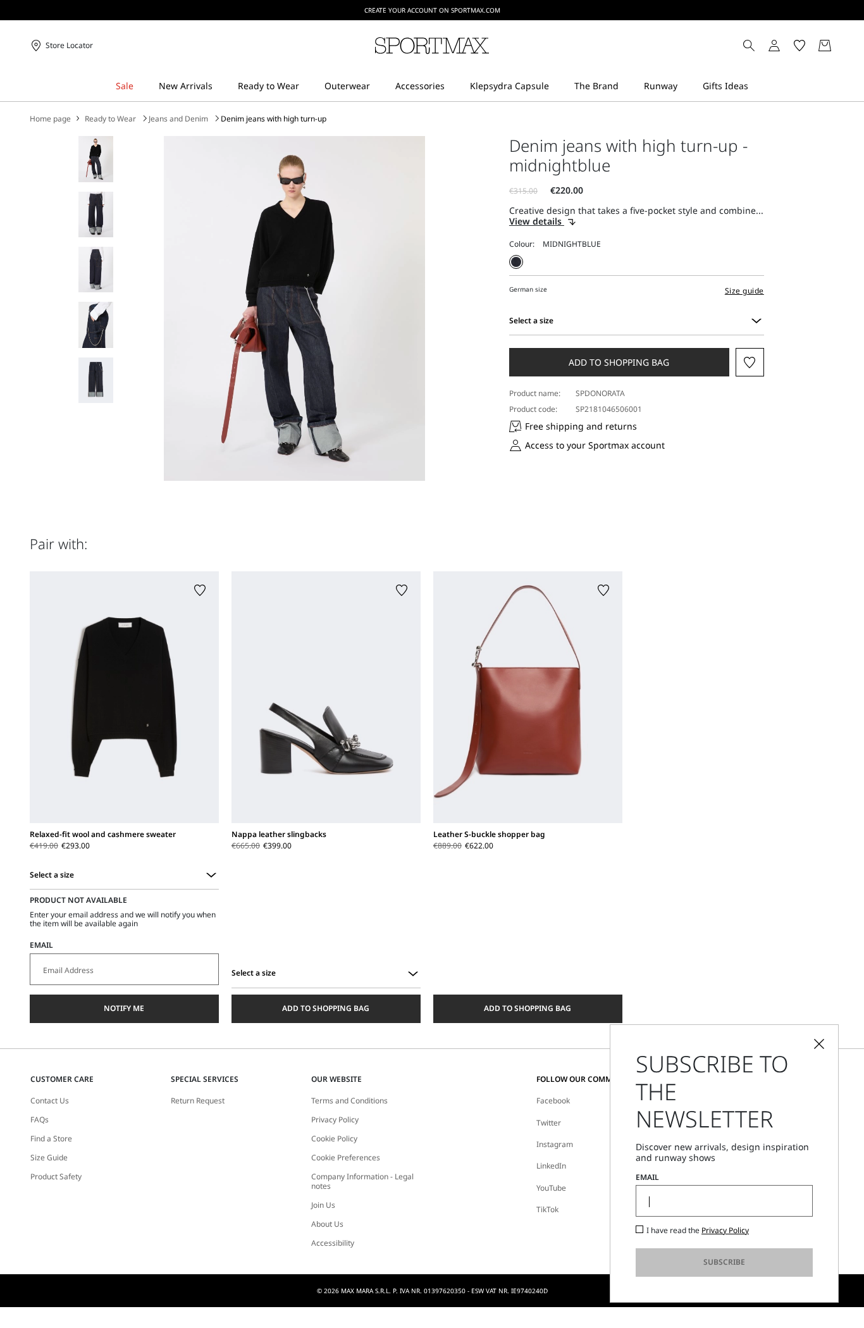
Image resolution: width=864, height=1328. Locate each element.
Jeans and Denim (178, 119)
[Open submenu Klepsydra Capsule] (557, 86)
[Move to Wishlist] (750, 362)
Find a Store (51, 1138)
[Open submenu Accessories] (452, 86)
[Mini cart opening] (839, 45)
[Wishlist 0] (799, 45)
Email (41, 945)
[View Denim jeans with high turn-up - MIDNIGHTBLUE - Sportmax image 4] (95, 324)
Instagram (554, 1144)
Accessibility (332, 1243)
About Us (327, 1224)
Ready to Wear (110, 119)
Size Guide (49, 1157)
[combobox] (756, 320)
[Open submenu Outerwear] (378, 86)
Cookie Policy (334, 1138)
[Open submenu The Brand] (626, 86)
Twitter (548, 1122)
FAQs (39, 1119)
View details (536, 221)
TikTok (547, 1209)
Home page (50, 119)
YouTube (551, 1187)
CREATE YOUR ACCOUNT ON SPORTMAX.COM (432, 10)
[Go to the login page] (774, 45)
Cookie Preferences (345, 1157)
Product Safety (56, 1176)
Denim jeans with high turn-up (273, 119)
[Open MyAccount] (785, 45)
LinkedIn (551, 1165)
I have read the (697, 1230)
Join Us (323, 1205)
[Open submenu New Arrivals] (220, 86)
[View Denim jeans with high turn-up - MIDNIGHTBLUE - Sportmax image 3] (95, 269)
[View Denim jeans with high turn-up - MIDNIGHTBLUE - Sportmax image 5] (95, 380)
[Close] (819, 1044)
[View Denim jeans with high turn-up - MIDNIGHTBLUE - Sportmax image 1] (95, 159)
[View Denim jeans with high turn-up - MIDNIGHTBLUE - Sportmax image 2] (95, 214)
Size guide (744, 290)
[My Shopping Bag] (824, 45)
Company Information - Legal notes (362, 1181)
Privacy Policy (335, 1119)
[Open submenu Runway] (685, 86)
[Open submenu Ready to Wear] (307, 86)
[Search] (749, 45)
